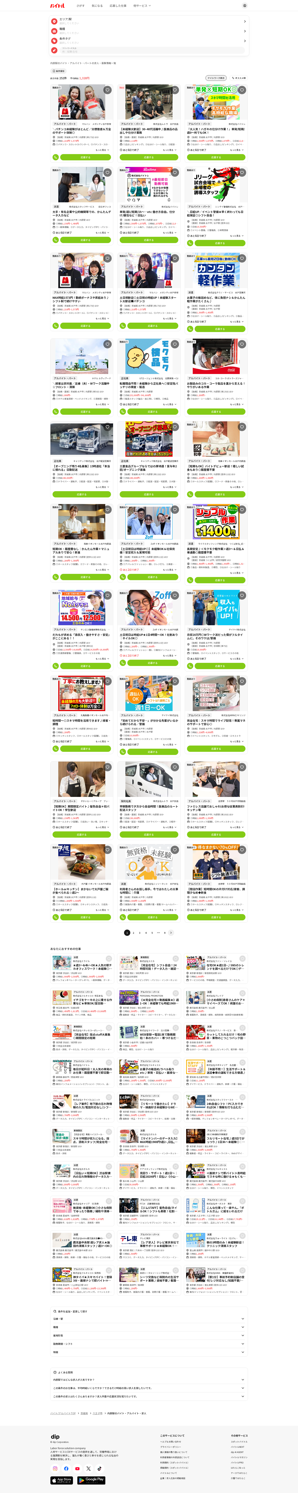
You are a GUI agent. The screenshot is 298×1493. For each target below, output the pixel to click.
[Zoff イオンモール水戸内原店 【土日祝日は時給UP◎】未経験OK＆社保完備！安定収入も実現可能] (149, 543)
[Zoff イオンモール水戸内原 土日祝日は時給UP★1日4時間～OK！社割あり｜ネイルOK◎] (149, 629)
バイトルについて (168, 1472)
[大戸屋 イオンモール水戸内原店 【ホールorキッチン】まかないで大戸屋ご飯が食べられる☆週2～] (81, 883)
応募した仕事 (118, 5)
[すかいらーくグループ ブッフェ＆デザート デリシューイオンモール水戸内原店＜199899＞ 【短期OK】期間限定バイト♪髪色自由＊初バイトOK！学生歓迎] (81, 800)
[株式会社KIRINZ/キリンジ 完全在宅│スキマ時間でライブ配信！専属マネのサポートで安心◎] (216, 715)
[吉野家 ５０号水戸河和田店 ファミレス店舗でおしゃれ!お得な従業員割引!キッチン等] (216, 800)
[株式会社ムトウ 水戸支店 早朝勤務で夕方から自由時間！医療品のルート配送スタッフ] (149, 800)
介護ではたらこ (238, 1477)
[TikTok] (100, 1468)
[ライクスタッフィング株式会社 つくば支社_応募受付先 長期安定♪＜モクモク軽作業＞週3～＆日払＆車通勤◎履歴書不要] (216, 545)
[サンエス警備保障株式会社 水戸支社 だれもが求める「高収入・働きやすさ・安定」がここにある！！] (81, 630)
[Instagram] (55, 1468)
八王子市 (97, 1413)
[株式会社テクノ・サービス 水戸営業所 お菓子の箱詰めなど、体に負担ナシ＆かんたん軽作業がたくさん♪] (216, 293)
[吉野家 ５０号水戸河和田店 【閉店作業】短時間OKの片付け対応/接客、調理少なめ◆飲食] (216, 883)
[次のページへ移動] (171, 933)
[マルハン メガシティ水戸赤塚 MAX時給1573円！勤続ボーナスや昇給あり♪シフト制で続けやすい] (81, 292)
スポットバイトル (239, 1441)
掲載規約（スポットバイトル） (174, 1467)
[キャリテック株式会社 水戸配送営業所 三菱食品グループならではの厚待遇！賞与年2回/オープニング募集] (149, 460)
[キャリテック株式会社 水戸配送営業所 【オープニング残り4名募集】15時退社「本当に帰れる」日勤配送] (81, 460)
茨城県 (84, 1413)
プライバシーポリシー (170, 1446)
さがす (80, 5)
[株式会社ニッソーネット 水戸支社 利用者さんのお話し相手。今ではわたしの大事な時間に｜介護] (149, 883)
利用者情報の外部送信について (174, 1457)
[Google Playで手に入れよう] (91, 1480)
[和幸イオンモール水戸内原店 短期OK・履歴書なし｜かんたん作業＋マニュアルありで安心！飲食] (81, 543)
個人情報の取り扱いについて (173, 1451)
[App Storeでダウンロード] (61, 1480)
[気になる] (107, 90)
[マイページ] (245, 5)
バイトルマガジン (239, 1457)
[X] (88, 1468)
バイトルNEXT (237, 1446)
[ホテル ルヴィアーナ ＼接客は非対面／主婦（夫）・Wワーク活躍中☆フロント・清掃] (81, 377)
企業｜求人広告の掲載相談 (172, 1477)
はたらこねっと (238, 1467)
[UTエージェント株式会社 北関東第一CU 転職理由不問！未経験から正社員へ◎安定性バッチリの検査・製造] (149, 377)
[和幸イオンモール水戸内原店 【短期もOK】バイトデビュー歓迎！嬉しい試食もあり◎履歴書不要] (216, 460)
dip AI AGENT (237, 1451)
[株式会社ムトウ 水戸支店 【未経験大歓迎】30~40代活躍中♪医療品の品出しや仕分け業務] (149, 123)
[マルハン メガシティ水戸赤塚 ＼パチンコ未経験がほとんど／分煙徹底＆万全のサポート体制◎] (81, 123)
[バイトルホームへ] (57, 5)
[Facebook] (66, 1468)
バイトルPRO (237, 1462)
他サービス (140, 5)
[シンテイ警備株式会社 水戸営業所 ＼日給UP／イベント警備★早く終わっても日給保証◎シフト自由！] (216, 207)
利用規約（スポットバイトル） (174, 1462)
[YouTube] (77, 1468)
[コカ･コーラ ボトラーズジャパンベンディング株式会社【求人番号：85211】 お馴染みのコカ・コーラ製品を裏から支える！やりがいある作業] (216, 377)
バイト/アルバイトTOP (63, 1413)
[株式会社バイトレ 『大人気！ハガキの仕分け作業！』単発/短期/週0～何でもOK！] (216, 123)
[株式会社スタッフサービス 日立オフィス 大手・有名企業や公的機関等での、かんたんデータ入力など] (81, 206)
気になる (97, 5)
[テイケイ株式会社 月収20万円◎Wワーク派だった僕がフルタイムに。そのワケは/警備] (216, 630)
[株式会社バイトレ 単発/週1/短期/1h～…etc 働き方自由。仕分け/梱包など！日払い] (149, 206)
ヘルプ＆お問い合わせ (170, 1441)
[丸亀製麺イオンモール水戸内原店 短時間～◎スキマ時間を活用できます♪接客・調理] (81, 715)
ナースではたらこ (239, 1472)
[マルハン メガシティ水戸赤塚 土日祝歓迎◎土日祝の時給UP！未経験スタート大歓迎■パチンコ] (149, 292)
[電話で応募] (56, 157)
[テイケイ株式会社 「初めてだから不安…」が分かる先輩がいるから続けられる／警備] (149, 716)
